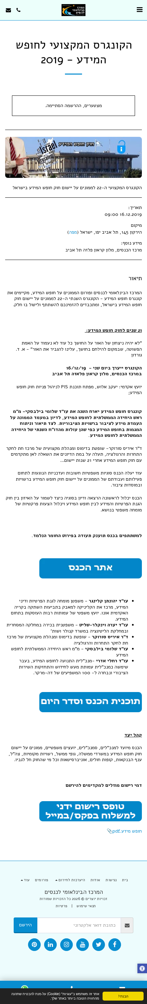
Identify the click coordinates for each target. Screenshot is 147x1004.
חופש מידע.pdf (127, 831)
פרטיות (61, 906)
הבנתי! (123, 996)
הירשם (25, 925)
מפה (73, 232)
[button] (139, 10)
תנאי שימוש (86, 906)
